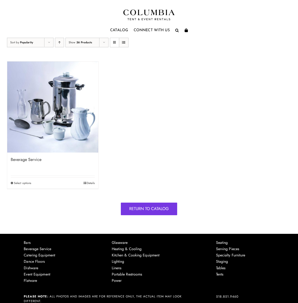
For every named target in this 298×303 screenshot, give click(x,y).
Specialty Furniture (230, 255)
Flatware (30, 280)
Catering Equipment (39, 255)
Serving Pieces (227, 249)
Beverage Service (26, 160)
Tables (221, 268)
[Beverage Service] (52, 107)
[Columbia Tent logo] (149, 11)
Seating (222, 242)
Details (91, 183)
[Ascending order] (59, 42)
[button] (177, 30)
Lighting (118, 261)
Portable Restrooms (127, 274)
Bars (27, 242)
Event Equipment (37, 274)
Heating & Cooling (127, 249)
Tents (220, 274)
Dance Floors (34, 261)
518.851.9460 (227, 296)
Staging (222, 261)
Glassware (120, 242)
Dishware (31, 268)
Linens (117, 268)
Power (117, 280)
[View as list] (123, 42)
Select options (22, 183)
